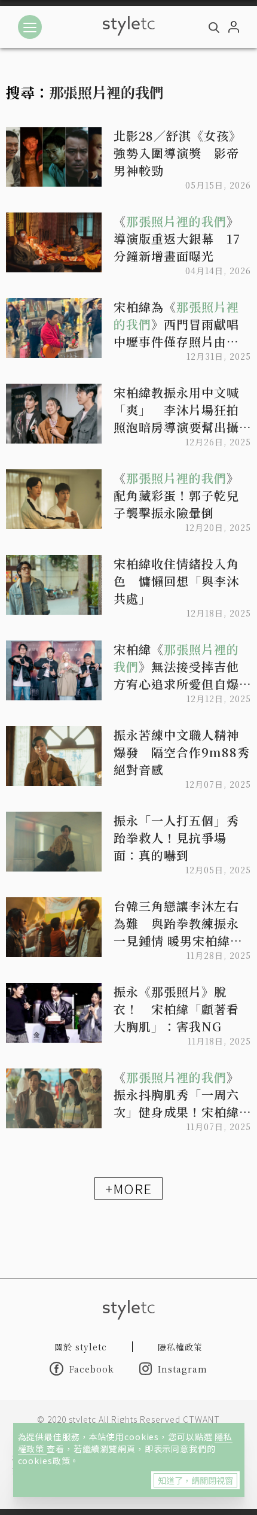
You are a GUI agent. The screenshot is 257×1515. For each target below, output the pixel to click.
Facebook (91, 1369)
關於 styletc (80, 1347)
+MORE (128, 1188)
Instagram (182, 1369)
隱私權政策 (180, 1347)
